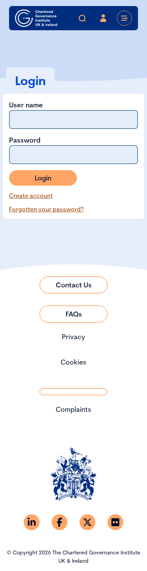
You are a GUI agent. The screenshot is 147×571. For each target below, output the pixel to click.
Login (43, 178)
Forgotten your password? (46, 209)
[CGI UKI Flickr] (115, 522)
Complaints (73, 409)
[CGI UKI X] (87, 522)
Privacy (73, 336)
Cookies (73, 362)
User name (26, 105)
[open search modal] (82, 18)
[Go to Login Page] (103, 18)
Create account (31, 195)
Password (24, 140)
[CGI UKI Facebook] (59, 522)
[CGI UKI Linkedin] (32, 522)
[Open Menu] (124, 18)
